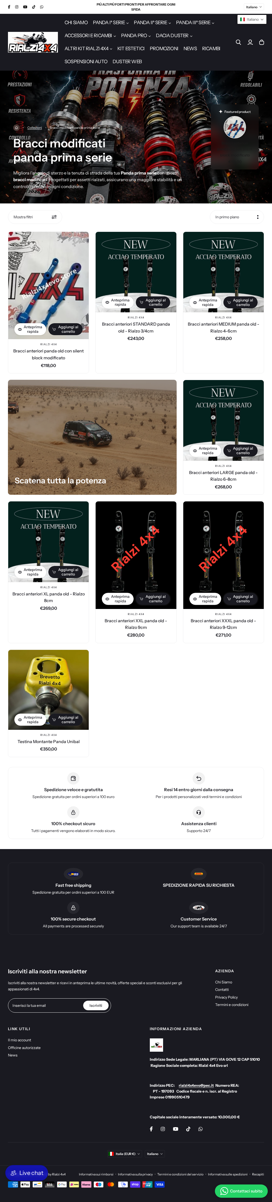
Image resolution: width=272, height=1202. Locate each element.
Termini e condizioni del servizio (180, 1174)
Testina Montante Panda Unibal (49, 741)
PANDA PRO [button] (134, 36)
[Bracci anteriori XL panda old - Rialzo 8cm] (48, 541)
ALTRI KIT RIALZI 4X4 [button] (86, 49)
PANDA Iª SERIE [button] (109, 22)
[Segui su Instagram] (16, 7)
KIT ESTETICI (130, 49)
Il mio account (19, 1040)
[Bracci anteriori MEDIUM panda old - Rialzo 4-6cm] (223, 272)
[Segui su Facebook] (9, 7)
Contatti (222, 989)
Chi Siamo (223, 982)
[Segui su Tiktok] (33, 7)
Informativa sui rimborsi (96, 1174)
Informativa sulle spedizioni (228, 1174)
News (13, 1055)
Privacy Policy (226, 997)
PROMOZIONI (164, 49)
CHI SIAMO (76, 22)
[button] (251, 19)
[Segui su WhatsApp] (41, 7)
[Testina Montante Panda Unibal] (48, 690)
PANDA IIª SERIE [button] (150, 22)
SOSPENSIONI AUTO (86, 62)
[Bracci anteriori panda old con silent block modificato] (48, 285)
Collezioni (34, 128)
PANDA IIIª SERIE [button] (193, 22)
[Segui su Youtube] (25, 7)
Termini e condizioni (231, 1004)
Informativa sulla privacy (135, 1174)
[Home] (16, 127)
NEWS (190, 49)
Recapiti (258, 1174)
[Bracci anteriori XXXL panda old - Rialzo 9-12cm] (223, 555)
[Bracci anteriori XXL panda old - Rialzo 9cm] (136, 555)
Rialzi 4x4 (48, 344)
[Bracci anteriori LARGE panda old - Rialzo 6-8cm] (223, 420)
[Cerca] (238, 42)
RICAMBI (211, 49)
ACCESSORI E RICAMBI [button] (88, 36)
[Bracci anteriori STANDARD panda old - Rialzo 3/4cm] (136, 272)
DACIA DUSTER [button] (172, 36)
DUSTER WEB (127, 62)
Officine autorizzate (24, 1047)
